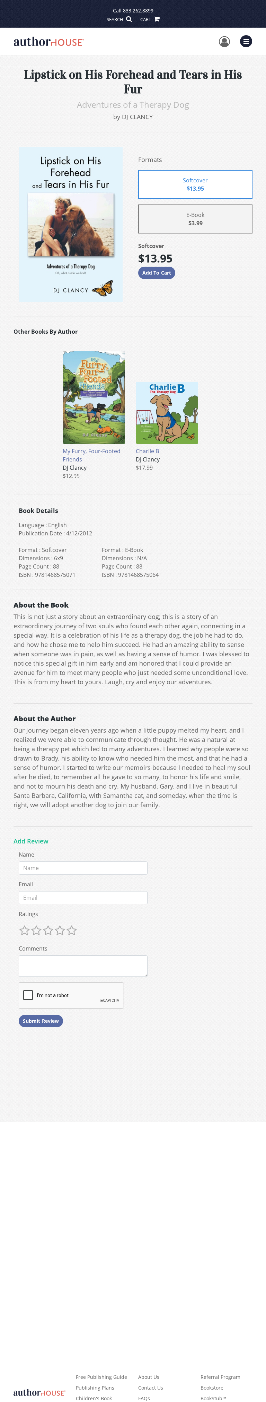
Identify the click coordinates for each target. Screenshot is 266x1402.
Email (26, 884)
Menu (248, 40)
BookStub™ (213, 1398)
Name (26, 854)
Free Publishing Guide (101, 1377)
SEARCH (115, 19)
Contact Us (150, 1387)
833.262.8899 (138, 10)
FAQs (144, 1398)
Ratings (28, 914)
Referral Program (220, 1377)
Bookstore (212, 1387)
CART (146, 19)
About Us (148, 1377)
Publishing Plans (95, 1387)
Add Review (31, 841)
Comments (33, 948)
